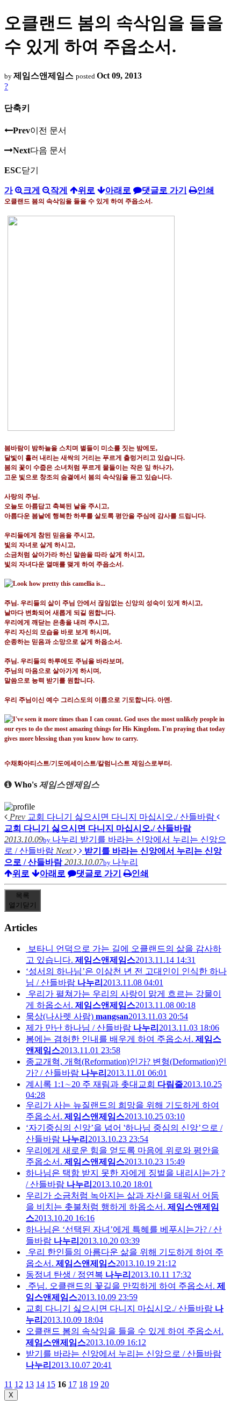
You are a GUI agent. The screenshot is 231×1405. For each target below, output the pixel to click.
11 (8, 1384)
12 (19, 1384)
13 (29, 1384)
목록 (23, 900)
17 (72, 1384)
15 (51, 1384)
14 (40, 1384)
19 (94, 1384)
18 (83, 1384)
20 (104, 1384)
